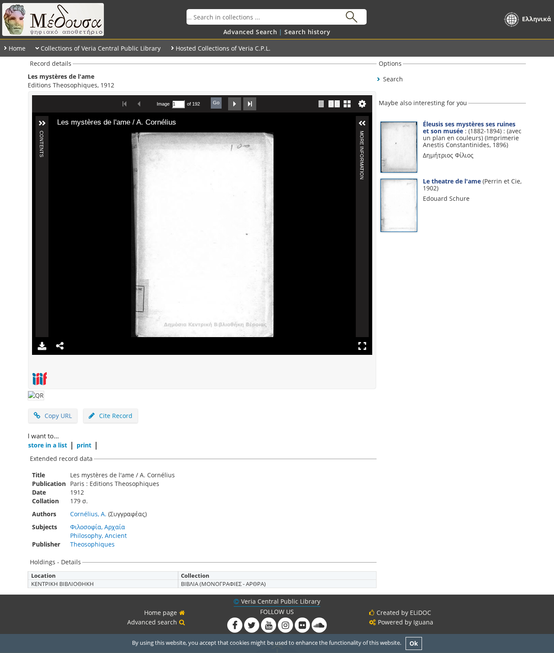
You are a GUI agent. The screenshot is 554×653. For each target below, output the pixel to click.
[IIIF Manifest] (39, 378)
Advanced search (152, 622)
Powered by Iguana (405, 622)
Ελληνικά (536, 19)
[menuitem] (250, 32)
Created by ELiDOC (404, 612)
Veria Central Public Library (280, 601)
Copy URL (58, 416)
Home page (160, 612)
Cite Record (114, 416)
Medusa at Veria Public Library (93, 19)
